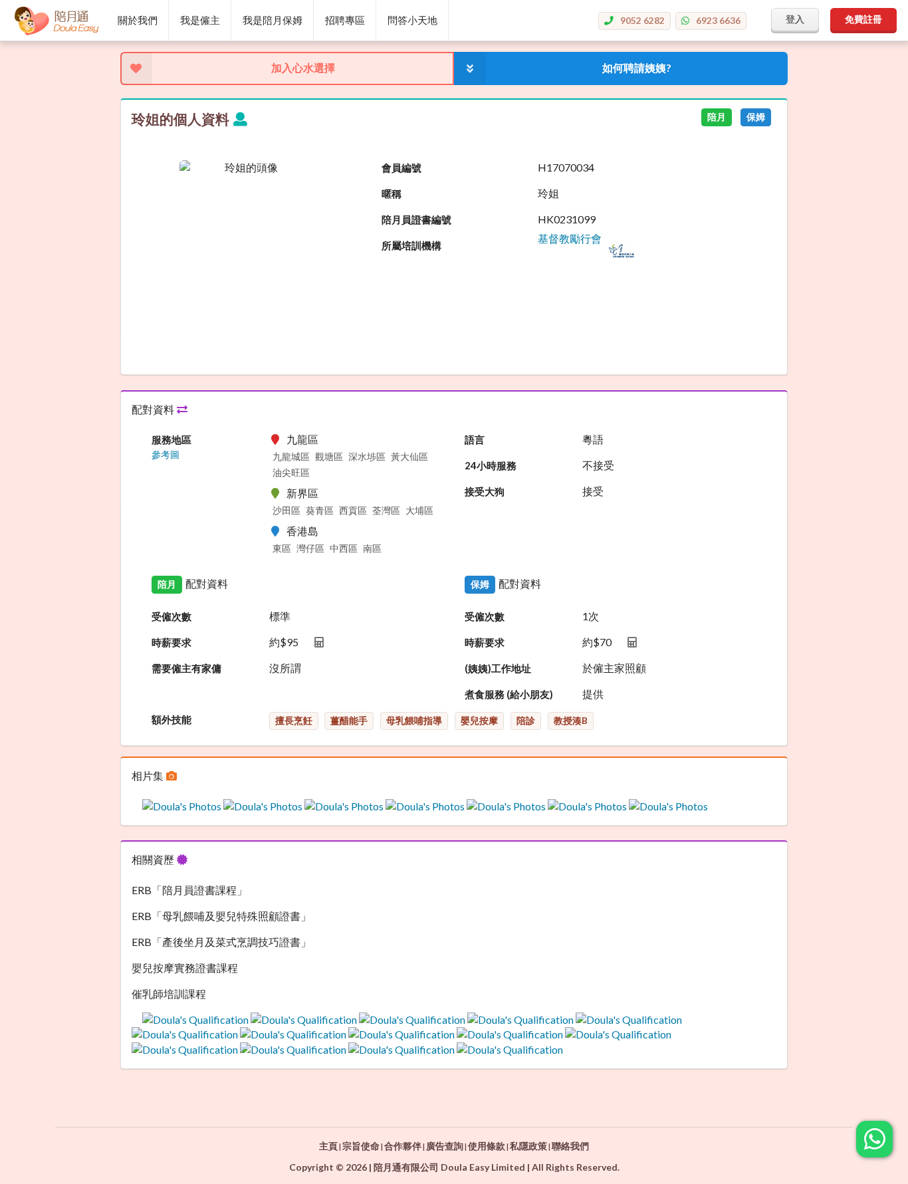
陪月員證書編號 (416, 219)
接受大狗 (485, 491)
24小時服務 (490, 465)
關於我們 (138, 20)
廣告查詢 (444, 1145)
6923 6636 (718, 20)
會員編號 (401, 168)
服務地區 (171, 439)
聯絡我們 (570, 1145)
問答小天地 (412, 20)
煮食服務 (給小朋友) (509, 694)
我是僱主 (200, 20)
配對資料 (154, 409)
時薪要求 (171, 642)
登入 (795, 19)
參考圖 (165, 454)
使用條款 (486, 1145)
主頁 (328, 1145)
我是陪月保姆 (272, 20)
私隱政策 (528, 1145)
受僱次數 (171, 616)
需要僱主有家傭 (186, 668)
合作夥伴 (402, 1145)
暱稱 (391, 193)
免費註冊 (863, 19)
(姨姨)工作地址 (498, 668)
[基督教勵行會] (586, 260)
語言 (475, 439)
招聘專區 (345, 20)
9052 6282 (642, 20)
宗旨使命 (361, 1145)
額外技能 (171, 719)
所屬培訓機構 (411, 245)
